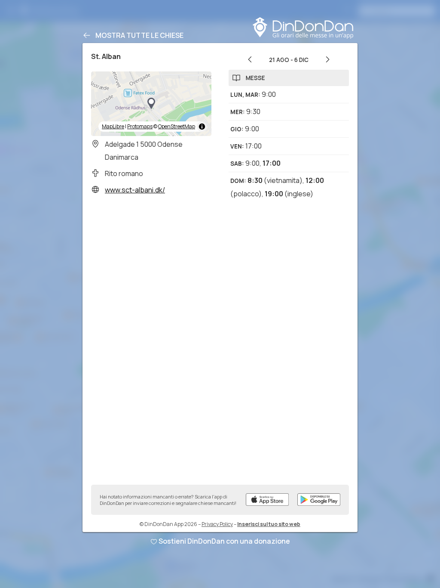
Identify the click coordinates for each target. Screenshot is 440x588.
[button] (151, 103)
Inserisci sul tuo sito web (268, 524)
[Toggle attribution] (202, 126)
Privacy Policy (217, 524)
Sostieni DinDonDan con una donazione (224, 541)
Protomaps (140, 126)
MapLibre (113, 126)
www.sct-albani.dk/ (135, 190)
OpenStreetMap (176, 126)
